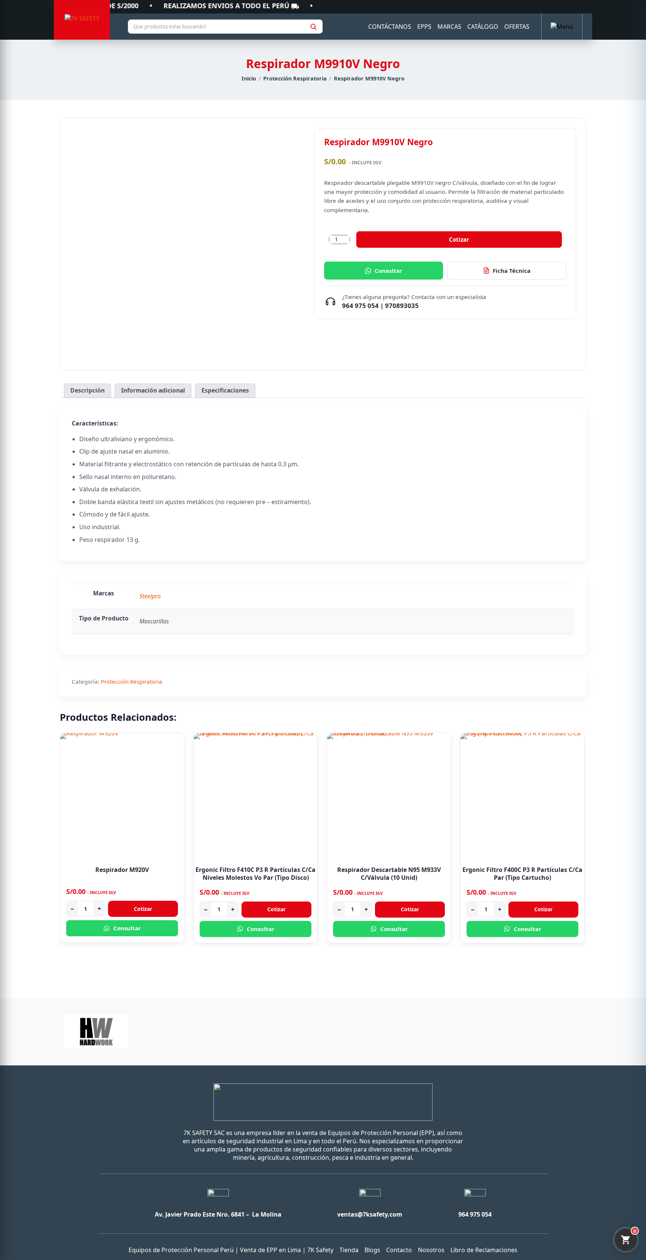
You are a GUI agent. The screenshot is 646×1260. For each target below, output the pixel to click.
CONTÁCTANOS (389, 26)
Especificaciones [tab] (225, 390)
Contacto (399, 1250)
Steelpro (150, 596)
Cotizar (459, 239)
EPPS (424, 26)
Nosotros (431, 1250)
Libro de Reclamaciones (483, 1250)
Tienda (349, 1250)
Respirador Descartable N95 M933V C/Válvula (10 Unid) (389, 874)
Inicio (249, 78)
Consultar (388, 270)
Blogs (372, 1250)
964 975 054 (360, 305)
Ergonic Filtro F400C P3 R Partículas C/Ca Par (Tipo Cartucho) (522, 874)
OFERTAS (516, 26)
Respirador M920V (122, 870)
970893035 (402, 305)
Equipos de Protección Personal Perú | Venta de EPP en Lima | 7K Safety (231, 1250)
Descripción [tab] (87, 390)
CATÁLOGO (482, 26)
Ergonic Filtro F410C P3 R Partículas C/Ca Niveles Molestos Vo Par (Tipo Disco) (256, 874)
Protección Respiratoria (295, 78)
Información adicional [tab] (153, 390)
